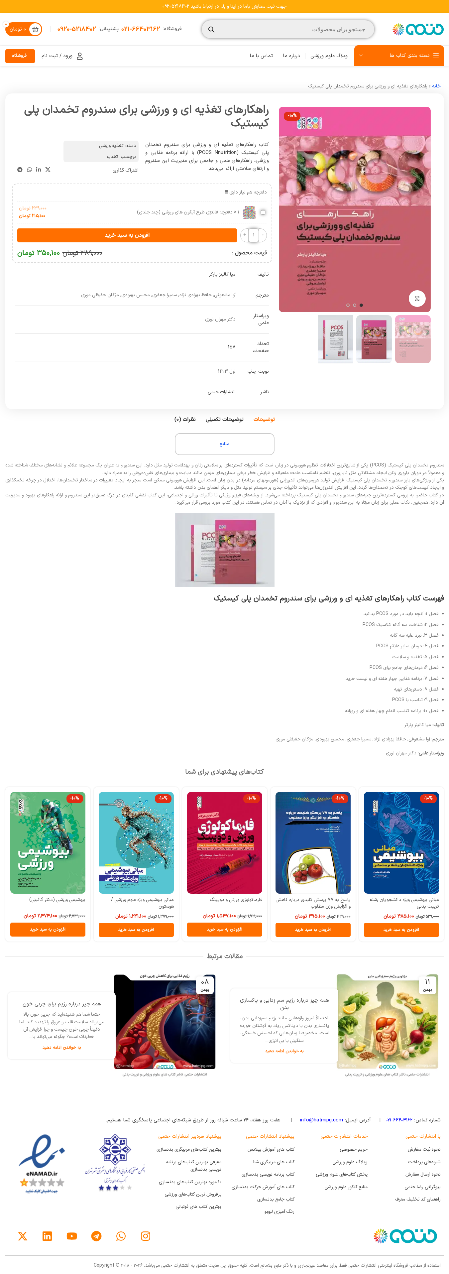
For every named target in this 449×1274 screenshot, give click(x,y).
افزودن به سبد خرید (127, 235)
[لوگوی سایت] (417, 29)
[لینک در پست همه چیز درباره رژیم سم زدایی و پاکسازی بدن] (387, 1025)
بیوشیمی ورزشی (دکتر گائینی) (57, 899)
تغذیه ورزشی (111, 145)
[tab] (264, 420)
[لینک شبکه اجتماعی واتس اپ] (29, 170)
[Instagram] (145, 1236)
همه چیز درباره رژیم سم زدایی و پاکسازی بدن (284, 1004)
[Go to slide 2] (354, 305)
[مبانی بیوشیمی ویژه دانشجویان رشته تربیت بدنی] (401, 843)
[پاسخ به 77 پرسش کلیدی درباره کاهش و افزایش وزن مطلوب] (313, 843)
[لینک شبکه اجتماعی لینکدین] (38, 170)
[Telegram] (96, 1236)
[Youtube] (71, 1236)
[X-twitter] (22, 1236)
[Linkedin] (47, 1236)
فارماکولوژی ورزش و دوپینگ (236, 899)
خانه (436, 86)
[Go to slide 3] (348, 305)
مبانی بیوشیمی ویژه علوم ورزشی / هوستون (142, 903)
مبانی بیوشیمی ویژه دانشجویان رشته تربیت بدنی (404, 903)
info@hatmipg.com (321, 1120)
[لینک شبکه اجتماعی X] (48, 170)
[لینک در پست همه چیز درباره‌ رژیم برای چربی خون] (165, 1025)
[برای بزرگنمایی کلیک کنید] (417, 298)
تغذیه (112, 156)
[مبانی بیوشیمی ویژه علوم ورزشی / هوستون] (136, 843)
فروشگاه (19, 56)
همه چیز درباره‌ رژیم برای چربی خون (62, 1004)
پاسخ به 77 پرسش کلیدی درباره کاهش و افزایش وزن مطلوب (313, 903)
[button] (401, 930)
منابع (224, 444)
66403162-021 (399, 1120)
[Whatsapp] (121, 1236)
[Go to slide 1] (361, 305)
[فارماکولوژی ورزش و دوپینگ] (224, 843)
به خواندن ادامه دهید (284, 1051)
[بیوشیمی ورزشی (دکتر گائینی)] (47, 843)
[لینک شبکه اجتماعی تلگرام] (20, 170)
